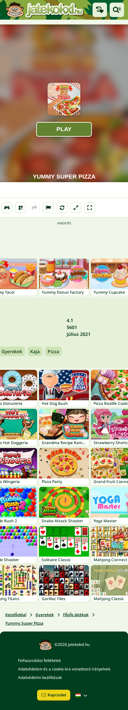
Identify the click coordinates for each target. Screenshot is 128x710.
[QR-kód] (20, 207)
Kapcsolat (57, 695)
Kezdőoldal (15, 614)
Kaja (35, 351)
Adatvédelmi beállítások (40, 677)
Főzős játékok (76, 614)
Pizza (53, 351)
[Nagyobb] (75, 207)
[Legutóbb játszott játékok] (100, 10)
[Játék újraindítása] (62, 207)
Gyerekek (44, 614)
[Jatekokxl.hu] (44, 10)
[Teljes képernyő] (89, 207)
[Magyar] (82, 695)
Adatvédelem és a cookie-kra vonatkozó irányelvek (64, 669)
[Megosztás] (34, 207)
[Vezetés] (6, 207)
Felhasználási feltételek (39, 660)
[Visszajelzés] (48, 207)
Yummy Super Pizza (24, 623)
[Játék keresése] (117, 10)
